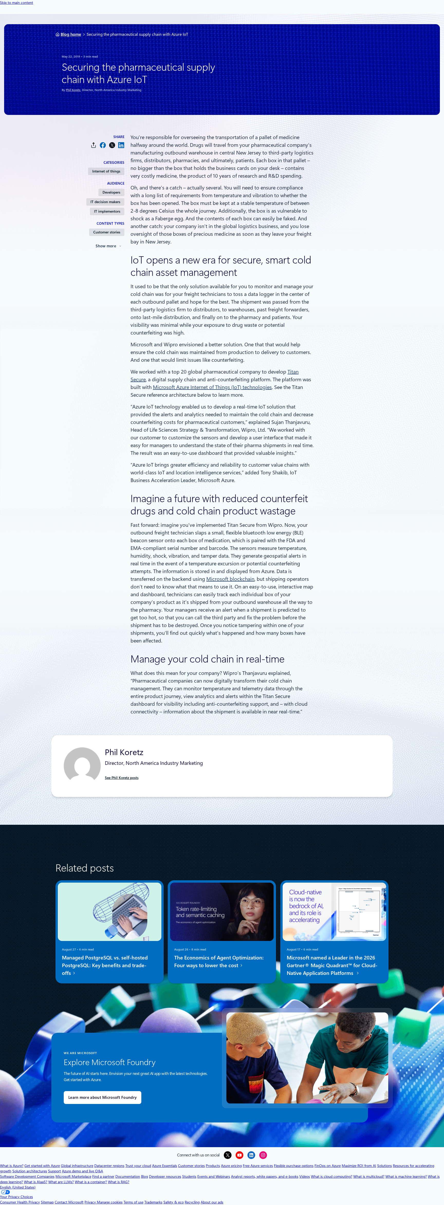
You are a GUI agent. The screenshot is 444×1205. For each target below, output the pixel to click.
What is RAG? (118, 1182)
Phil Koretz (73, 90)
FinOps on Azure (327, 1166)
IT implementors (107, 211)
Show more (106, 246)
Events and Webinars (213, 1176)
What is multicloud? (368, 1176)
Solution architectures (29, 1171)
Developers (111, 192)
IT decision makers (105, 202)
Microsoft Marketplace (73, 1176)
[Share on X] (112, 145)
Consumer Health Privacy (20, 1202)
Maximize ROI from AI (359, 1166)
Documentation (127, 1176)
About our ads (212, 1202)
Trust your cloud (138, 1166)
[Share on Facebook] (103, 145)
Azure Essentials (164, 1166)
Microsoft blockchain (230, 579)
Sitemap (47, 1202)
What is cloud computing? (331, 1176)
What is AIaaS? (35, 1182)
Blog (144, 1176)
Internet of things (106, 171)
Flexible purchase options (293, 1166)
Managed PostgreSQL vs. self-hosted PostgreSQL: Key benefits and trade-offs (105, 965)
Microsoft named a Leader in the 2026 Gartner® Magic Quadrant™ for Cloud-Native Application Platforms (332, 965)
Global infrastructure (77, 1166)
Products (213, 1166)
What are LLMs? (61, 1182)
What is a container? (91, 1182)
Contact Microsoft (69, 1202)
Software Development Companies (27, 1176)
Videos (304, 1176)
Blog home (71, 34)
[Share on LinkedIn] (121, 145)
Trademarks (153, 1202)
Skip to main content (16, 3)
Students (189, 1176)
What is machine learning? (406, 1176)
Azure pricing (231, 1166)
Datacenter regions (109, 1166)
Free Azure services (258, 1166)
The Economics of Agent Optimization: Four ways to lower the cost (219, 961)
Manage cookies (110, 1202)
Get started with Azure (42, 1166)
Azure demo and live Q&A (82, 1171)
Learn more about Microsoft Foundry (102, 1097)
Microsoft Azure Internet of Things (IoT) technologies (212, 387)
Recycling (192, 1202)
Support (54, 1171)
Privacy (91, 1202)
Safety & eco (173, 1202)
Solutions (384, 1166)
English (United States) (17, 1187)
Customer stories (106, 232)
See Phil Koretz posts (121, 778)
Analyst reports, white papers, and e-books (264, 1176)
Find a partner (103, 1176)
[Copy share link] (93, 145)
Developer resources (165, 1176)
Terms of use (133, 1202)
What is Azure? (11, 1166)
